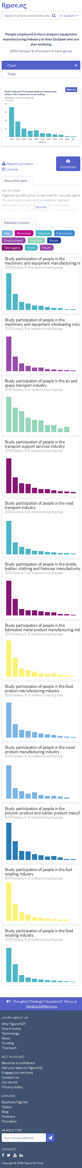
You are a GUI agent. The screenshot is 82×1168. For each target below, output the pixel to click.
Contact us (10, 1077)
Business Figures (15, 1101)
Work (31, 247)
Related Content (17, 222)
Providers (9, 1121)
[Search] (54, 15)
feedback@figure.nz (41, 1006)
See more (41, 207)
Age (7, 232)
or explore (68, 15)
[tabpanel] (41, 116)
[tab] (41, 65)
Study (53, 240)
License (11, 169)
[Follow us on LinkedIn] (21, 1155)
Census (43, 232)
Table (11, 73)
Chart (11, 65)
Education (64, 232)
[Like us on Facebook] (3, 1155)
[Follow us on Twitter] (8, 1155)
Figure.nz (14, 5)
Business (24, 232)
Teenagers (12, 247)
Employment (13, 240)
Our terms (9, 1081)
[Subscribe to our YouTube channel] (15, 1155)
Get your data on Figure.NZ (22, 1067)
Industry (36, 240)
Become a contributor (18, 1062)
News (6, 1038)
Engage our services (17, 1072)
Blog (5, 1111)
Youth (46, 247)
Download (68, 166)
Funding (8, 1042)
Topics (7, 1106)
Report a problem (19, 163)
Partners (8, 1116)
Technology (10, 1033)
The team (9, 1047)
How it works (11, 1028)
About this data (15, 180)
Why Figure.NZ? (14, 1023)
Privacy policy (12, 1086)
